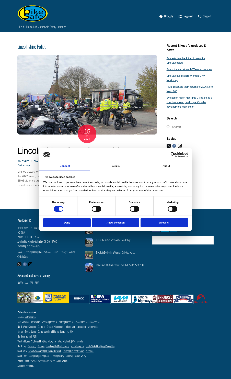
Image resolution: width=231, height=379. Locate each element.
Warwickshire (50, 341)
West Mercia (77, 341)
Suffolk (54, 356)
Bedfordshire (30, 331)
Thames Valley (79, 356)
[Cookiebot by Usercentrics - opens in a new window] (173, 154)
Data (40, 252)
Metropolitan (30, 317)
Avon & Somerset (36, 351)
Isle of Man (70, 327)
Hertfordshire (59, 331)
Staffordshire (37, 341)
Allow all (164, 222)
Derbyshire (35, 322)
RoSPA (20, 283)
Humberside (51, 346)
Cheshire (32, 327)
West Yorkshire (107, 346)
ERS (31, 283)
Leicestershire (81, 322)
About (19, 252)
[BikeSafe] (32, 19)
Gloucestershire (77, 351)
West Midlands (64, 341)
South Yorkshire (93, 346)
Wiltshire (90, 351)
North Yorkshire (77, 346)
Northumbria (63, 346)
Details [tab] (115, 165)
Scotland (29, 366)
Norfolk (70, 331)
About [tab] (166, 165)
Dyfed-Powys (30, 361)
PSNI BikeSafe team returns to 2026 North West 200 (120, 265)
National (47, 252)
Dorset (66, 351)
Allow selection (116, 222)
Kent (47, 356)
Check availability (185, 240)
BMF (37, 283)
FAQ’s (34, 252)
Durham (41, 346)
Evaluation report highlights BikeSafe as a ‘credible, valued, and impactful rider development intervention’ (189, 102)
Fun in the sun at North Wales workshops (189, 69)
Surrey (61, 356)
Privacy (63, 252)
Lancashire (81, 327)
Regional (188, 16)
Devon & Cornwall (53, 351)
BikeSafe (168, 16)
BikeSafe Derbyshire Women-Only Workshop (115, 252)
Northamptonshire (49, 322)
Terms (55, 252)
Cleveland (32, 346)
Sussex (69, 356)
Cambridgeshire (45, 331)
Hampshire (39, 356)
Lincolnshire (94, 322)
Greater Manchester (55, 327)
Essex (30, 356)
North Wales (49, 361)
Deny (67, 222)
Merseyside (93, 327)
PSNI (35, 336)
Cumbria (41, 327)
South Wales (61, 361)
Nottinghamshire (66, 322)
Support (206, 16)
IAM (26, 283)
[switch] (96, 209)
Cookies (71, 252)
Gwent (40, 361)
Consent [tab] (65, 165)
